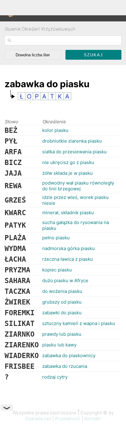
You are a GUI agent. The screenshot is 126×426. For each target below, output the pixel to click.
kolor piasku (55, 130)
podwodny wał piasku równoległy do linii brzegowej (78, 186)
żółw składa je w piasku (67, 173)
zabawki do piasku (62, 313)
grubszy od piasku (62, 302)
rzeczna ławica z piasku (67, 259)
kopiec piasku (57, 270)
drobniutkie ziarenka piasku (72, 141)
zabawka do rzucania (64, 366)
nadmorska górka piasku (68, 248)
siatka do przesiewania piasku (74, 152)
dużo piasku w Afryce (65, 280)
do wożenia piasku (62, 291)
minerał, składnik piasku (68, 212)
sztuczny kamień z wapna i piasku (78, 323)
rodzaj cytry (55, 377)
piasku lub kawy (59, 345)
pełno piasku (56, 238)
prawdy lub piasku (61, 334)
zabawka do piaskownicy (68, 355)
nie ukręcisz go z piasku (68, 162)
